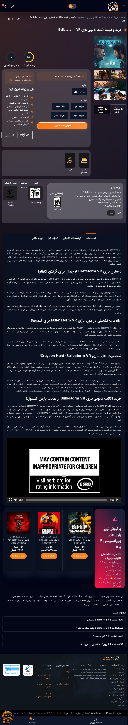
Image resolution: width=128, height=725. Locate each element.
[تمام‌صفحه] (10, 501)
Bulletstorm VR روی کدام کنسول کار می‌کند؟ (100, 648)
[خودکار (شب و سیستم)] (72, 6)
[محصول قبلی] (12, 19)
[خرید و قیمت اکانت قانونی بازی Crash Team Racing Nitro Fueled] (18, 523)
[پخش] (117, 501)
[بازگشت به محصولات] (9, 19)
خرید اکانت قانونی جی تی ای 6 (43, 699)
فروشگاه (114, 17)
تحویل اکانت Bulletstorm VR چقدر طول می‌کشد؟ (97, 631)
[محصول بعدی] (5, 19)
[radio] (79, 91)
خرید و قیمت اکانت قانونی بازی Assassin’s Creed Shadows (79, 540)
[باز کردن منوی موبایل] (124, 6)
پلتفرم (84, 85)
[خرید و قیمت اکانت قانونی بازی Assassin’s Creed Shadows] (79, 523)
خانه (123, 17)
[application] (64, 470)
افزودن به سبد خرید (62, 125)
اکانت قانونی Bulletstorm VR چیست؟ (103, 623)
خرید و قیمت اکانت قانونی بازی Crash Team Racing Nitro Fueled (18, 541)
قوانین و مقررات (62, 687)
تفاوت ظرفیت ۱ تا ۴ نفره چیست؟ (106, 640)
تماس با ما (64, 681)
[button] (64, 470)
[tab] (91, 237)
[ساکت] (15, 501)
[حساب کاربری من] (13, 6)
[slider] (66, 500)
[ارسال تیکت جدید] (8, 717)
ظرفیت (84, 100)
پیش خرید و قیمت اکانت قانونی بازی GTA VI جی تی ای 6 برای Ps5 (49, 540)
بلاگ (66, 675)
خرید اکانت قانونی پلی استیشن (93, 17)
